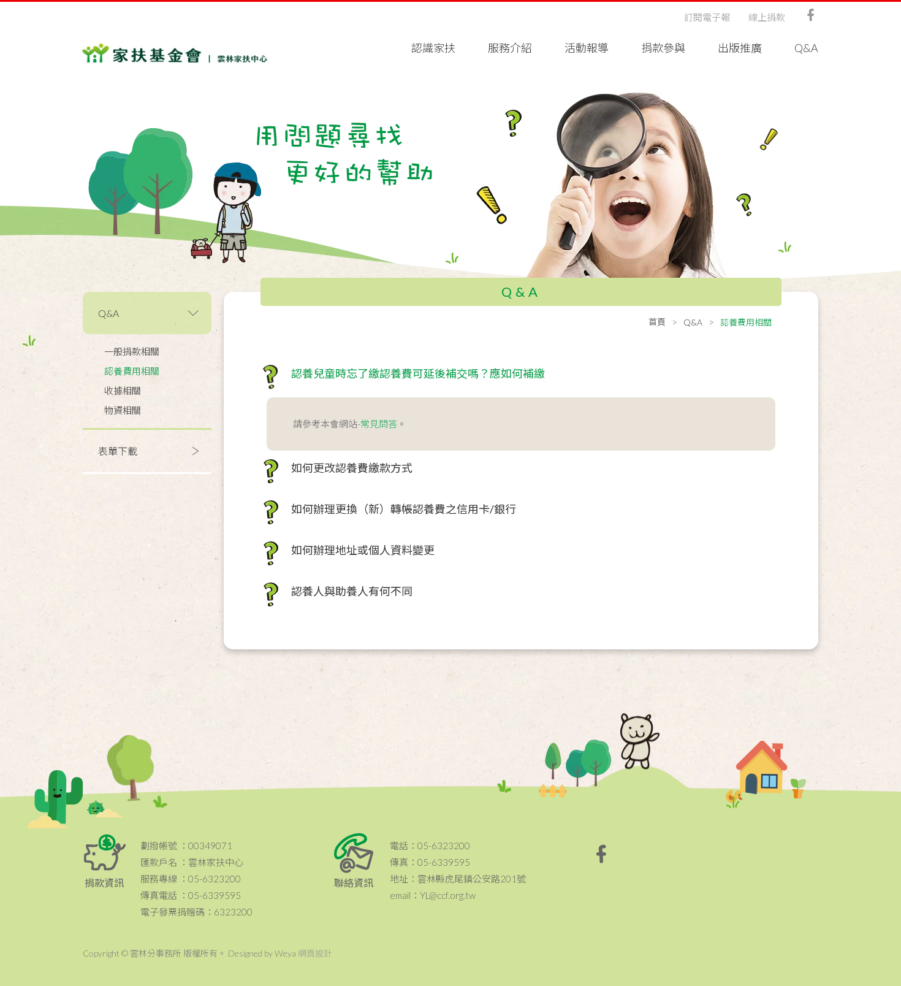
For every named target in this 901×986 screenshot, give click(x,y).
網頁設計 (315, 953)
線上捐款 (766, 17)
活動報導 (587, 48)
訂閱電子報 (707, 17)
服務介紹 (510, 48)
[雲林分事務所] (175, 42)
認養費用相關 (131, 370)
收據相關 (122, 390)
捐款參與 (663, 48)
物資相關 (122, 410)
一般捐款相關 (131, 351)
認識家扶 (433, 48)
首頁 (657, 321)
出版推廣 (740, 48)
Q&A (806, 48)
